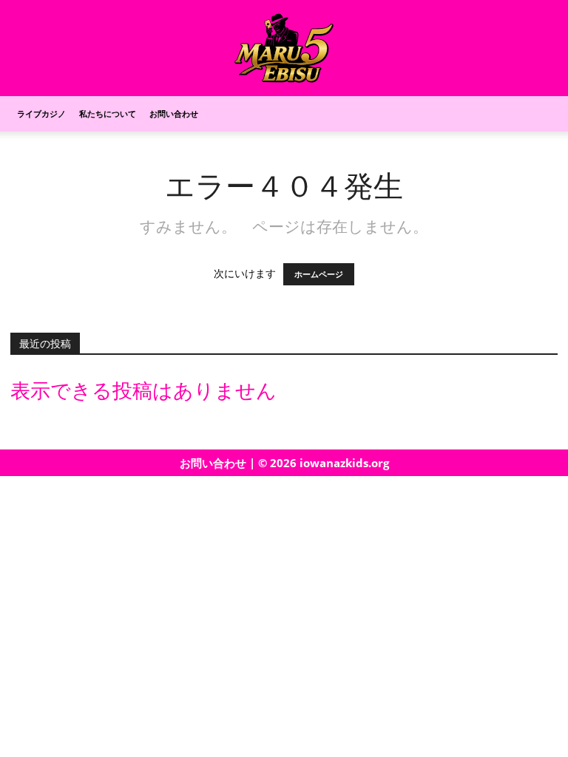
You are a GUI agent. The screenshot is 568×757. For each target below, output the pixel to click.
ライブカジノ (41, 113)
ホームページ (318, 274)
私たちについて (107, 113)
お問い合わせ (173, 113)
